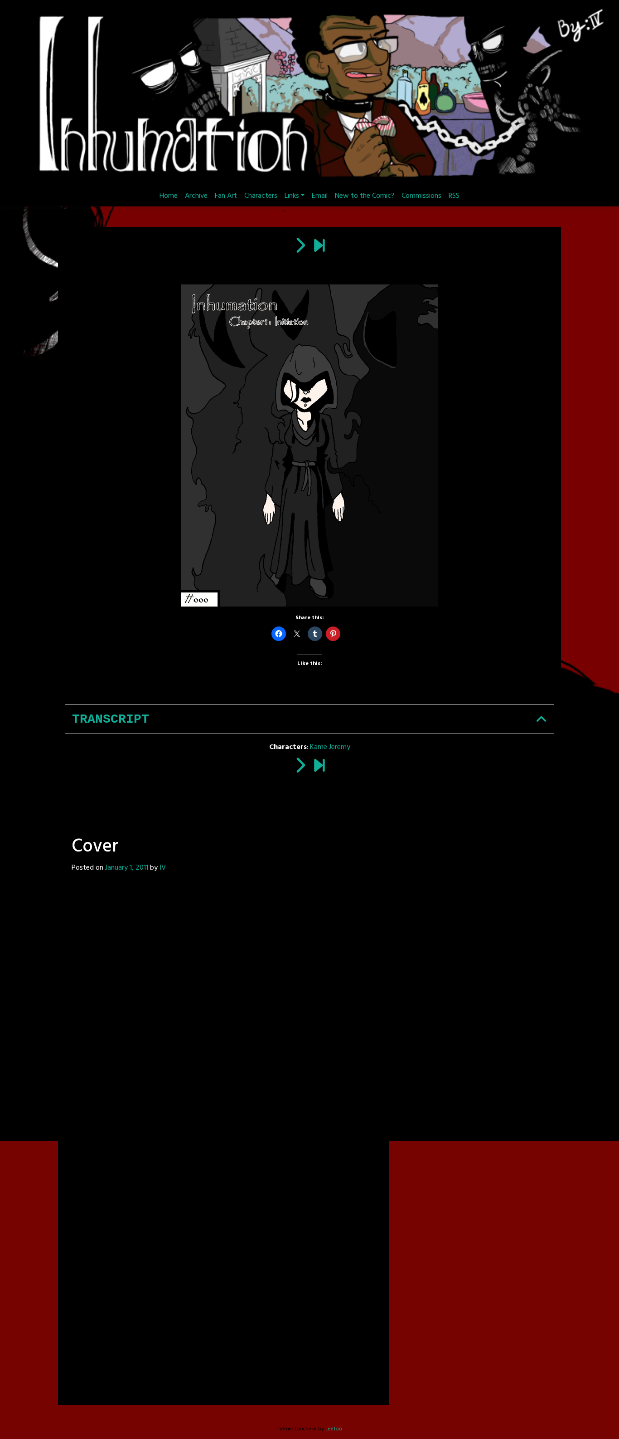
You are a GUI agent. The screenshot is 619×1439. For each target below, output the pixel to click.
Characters (260, 196)
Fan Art (226, 196)
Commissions (421, 196)
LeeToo (333, 1429)
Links (292, 196)
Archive (196, 196)
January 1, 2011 (126, 868)
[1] (300, 247)
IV (163, 868)
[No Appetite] (319, 247)
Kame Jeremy (330, 747)
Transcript (110, 719)
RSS (454, 196)
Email (320, 196)
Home (169, 196)
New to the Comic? (364, 196)
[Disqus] (223, 1011)
